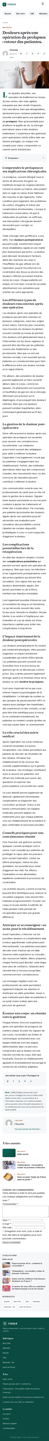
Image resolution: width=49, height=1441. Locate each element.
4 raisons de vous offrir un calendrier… (19, 1402)
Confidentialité (9, 1428)
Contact (6, 1419)
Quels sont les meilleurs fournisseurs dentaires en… (24, 1397)
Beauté (8, 14)
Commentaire (10, 1204)
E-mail (7, 1224)
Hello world (7, 1379)
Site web (7, 1227)
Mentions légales (10, 1423)
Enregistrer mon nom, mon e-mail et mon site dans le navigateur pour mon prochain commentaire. (22, 1235)
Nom (6, 1220)
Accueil (5, 22)
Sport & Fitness (25, 1307)
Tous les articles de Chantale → (28, 1129)
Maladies (36, 1301)
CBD (32, 14)
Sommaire (11, 158)
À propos (6, 1414)
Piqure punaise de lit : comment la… (17, 1384)
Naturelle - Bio (9, 1307)
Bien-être (20, 14)
